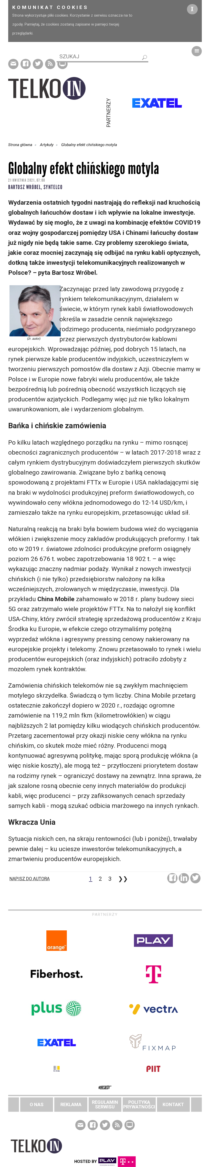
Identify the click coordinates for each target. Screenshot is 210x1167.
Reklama (70, 1104)
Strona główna (20, 144)
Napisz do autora (29, 878)
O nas (37, 1104)
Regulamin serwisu (105, 1104)
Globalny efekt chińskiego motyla (89, 144)
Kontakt (173, 1104)
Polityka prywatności (139, 1104)
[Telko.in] (56, 88)
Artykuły (47, 144)
